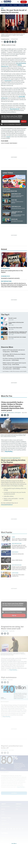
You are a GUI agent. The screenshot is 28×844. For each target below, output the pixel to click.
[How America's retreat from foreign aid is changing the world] (7, 213)
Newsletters (3, 5)
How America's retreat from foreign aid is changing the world (18, 215)
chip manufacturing (21, 63)
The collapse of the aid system (17, 221)
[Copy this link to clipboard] (13, 42)
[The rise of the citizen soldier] (4, 328)
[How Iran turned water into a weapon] (4, 337)
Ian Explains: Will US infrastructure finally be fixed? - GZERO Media (14, 355)
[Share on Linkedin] (10, 42)
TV (7, 5)
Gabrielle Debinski (5, 39)
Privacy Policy (11, 124)
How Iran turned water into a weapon (17, 337)
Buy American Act (14, 108)
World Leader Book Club (10, 191)
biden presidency (13, 143)
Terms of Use (18, 124)
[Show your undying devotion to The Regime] (14, 259)
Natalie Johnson (11, 412)
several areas (7, 80)
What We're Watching (6, 281)
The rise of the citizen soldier (15, 327)
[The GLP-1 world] (4, 319)
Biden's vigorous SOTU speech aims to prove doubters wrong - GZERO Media (14, 363)
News (2, 8)
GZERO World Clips (16, 193)
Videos (11, 5)
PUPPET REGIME (21, 5)
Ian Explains (14, 219)
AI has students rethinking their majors (16, 323)
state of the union (5, 143)
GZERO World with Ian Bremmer (16, 212)
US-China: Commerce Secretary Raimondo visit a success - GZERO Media (14, 359)
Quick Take (14, 200)
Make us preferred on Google (9, 45)
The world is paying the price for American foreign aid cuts (17, 196)
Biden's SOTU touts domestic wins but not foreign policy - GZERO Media (14, 350)
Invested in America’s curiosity (10, 278)
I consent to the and (12, 124)
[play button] (14, 181)
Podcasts (15, 5)
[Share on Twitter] (7, 42)
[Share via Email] (15, 42)
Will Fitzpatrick (18, 412)
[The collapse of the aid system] (7, 220)
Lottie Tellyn (4, 412)
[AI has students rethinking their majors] (4, 323)
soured (8, 136)
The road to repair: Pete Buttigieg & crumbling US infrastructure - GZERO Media (14, 367)
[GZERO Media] (10, 2)
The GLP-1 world (12, 318)
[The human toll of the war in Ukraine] (7, 207)
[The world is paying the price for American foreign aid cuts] (7, 195)
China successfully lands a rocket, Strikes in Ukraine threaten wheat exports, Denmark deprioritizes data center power (12, 406)
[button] (23, 2)
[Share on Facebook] (5, 42)
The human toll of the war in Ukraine (18, 208)
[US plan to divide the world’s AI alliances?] (7, 201)
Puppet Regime (6, 189)
